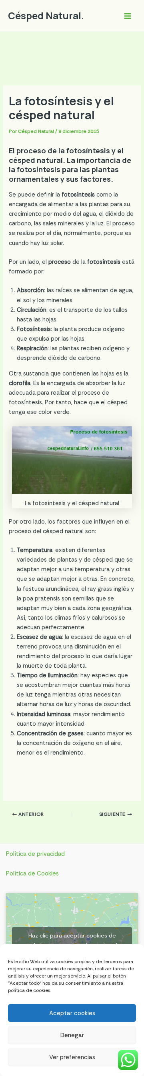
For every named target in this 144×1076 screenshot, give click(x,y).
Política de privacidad (35, 854)
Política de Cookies (32, 873)
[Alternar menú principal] (127, 16)
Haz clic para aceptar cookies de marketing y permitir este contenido (72, 940)
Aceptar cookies (72, 1013)
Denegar (72, 1035)
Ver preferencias (72, 1057)
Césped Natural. (46, 15)
